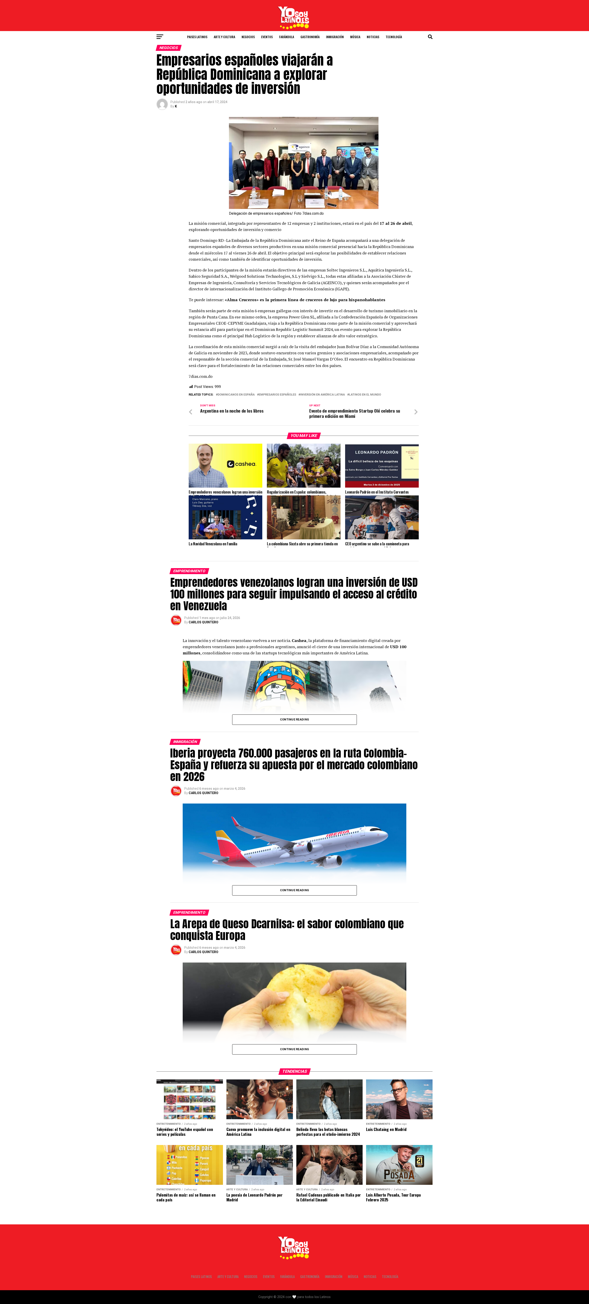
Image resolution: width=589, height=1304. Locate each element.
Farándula (286, 36)
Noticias (373, 36)
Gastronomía (310, 36)
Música (355, 36)
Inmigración (335, 36)
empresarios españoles (277, 394)
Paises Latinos (197, 36)
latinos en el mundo (365, 394)
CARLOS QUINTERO (203, 622)
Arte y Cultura (224, 36)
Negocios (248, 36)
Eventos (267, 36)
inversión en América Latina (322, 394)
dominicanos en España (236, 394)
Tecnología (394, 36)
